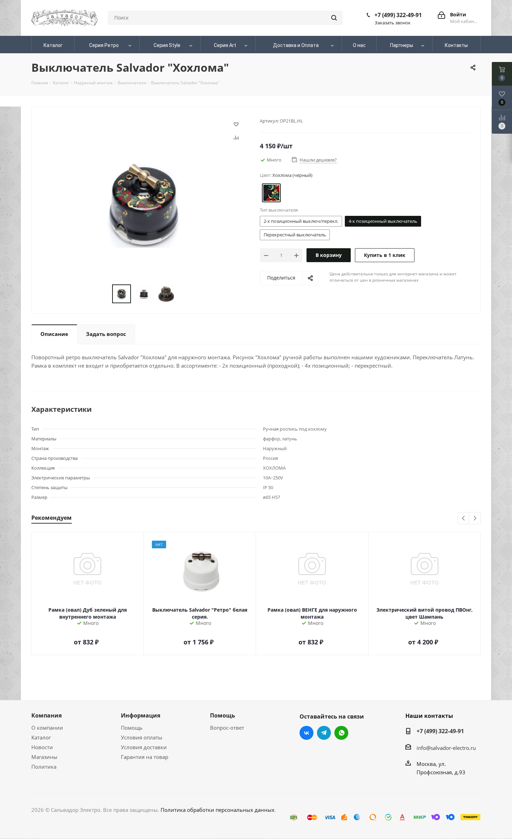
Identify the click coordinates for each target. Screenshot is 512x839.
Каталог (41, 737)
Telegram (324, 733)
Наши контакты (429, 716)
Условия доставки (144, 747)
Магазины (44, 756)
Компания (46, 715)
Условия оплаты (141, 737)
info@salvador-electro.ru (446, 747)
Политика (43, 766)
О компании (47, 727)
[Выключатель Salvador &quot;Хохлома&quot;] (144, 203)
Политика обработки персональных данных (217, 809)
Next (475, 518)
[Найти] (334, 18)
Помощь (131, 727)
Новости (42, 747)
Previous (464, 518)
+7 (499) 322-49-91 (398, 15)
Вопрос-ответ (227, 727)
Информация (140, 715)
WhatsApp (341, 733)
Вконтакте (306, 733)
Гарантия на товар (144, 756)
